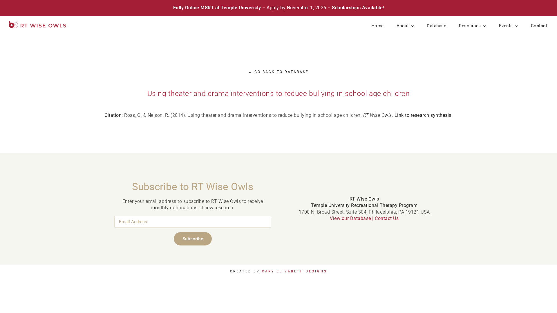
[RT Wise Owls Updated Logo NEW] (38, 23)
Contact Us (387, 218)
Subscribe (192, 238)
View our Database (350, 218)
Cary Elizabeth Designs (294, 271)
